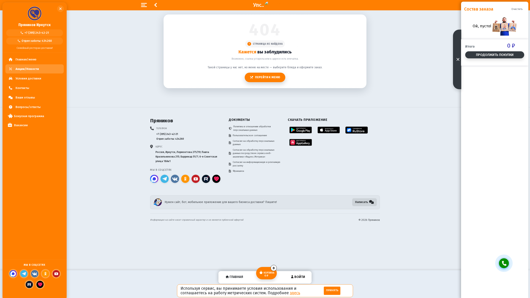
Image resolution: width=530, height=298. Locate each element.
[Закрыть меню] (60, 8)
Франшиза (238, 171)
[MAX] (13, 273)
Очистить (517, 9)
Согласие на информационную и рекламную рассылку (256, 164)
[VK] (175, 179)
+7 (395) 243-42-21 (34, 33)
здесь (295, 293)
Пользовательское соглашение (250, 135)
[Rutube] (29, 284)
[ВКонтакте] (34, 273)
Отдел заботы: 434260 (34, 41)
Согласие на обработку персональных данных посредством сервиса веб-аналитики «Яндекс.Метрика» (253, 153)
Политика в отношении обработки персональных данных (252, 128)
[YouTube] (56, 273)
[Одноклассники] (45, 273)
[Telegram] (24, 273)
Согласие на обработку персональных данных (253, 143)
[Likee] (40, 284)
